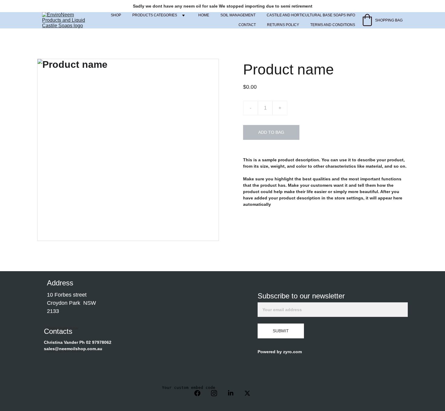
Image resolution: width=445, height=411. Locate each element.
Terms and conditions (332, 25)
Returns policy (283, 25)
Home (203, 15)
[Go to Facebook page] (200, 393)
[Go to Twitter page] (247, 393)
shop (116, 15)
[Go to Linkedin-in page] (234, 393)
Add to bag (271, 132)
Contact (247, 25)
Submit (281, 330)
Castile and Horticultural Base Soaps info (311, 15)
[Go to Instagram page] (217, 393)
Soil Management (237, 15)
